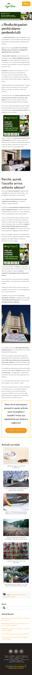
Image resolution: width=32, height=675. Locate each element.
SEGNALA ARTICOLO (16, 430)
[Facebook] (10, 651)
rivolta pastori (13, 594)
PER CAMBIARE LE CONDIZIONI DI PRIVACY (17, 667)
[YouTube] (16, 651)
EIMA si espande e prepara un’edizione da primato (15, 634)
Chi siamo (12, 656)
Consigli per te (9, 657)
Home (6, 656)
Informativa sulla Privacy (12, 659)
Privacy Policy (19, 658)
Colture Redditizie (21, 656)
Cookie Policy (25, 659)
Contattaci (25, 657)
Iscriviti (17, 657)
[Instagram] (21, 651)
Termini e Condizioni (17, 660)
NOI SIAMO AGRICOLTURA (14, 665)
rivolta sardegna (10, 597)
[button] (26, 4)
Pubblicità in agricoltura (16, 662)
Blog (11, 658)
